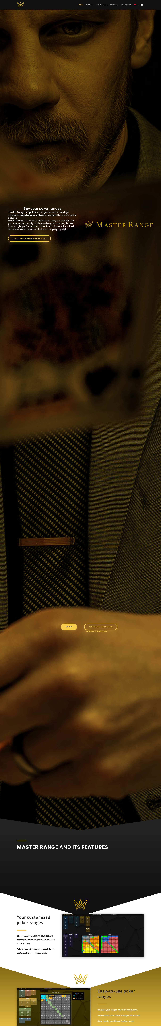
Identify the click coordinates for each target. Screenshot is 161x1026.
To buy (89, 5)
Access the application (101, 627)
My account (126, 5)
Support (112, 5)
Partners (101, 5)
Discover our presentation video (29, 238)
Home (80, 5)
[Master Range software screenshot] (103, 935)
